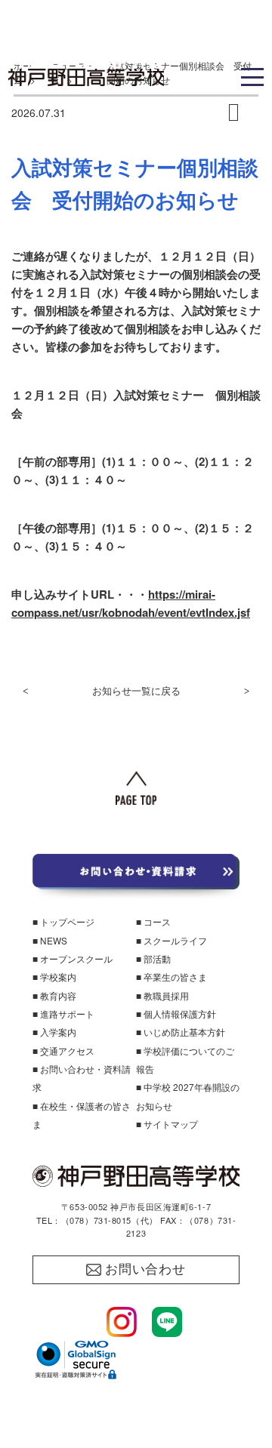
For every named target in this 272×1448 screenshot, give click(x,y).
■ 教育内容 (54, 995)
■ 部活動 (153, 958)
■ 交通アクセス (63, 1050)
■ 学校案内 (54, 976)
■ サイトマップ (167, 1123)
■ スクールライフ (171, 940)
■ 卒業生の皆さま (171, 976)
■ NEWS (49, 940)
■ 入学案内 (54, 1031)
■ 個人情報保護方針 (176, 1013)
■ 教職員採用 (162, 995)
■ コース (153, 921)
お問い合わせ (145, 1269)
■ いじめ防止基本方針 (180, 1031)
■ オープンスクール (72, 958)
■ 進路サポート (63, 1013)
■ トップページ (63, 921)
